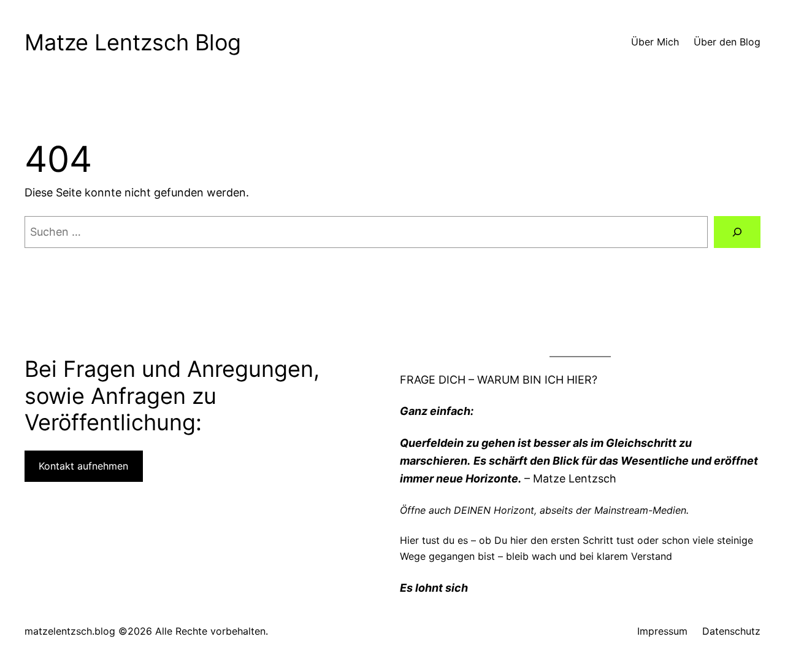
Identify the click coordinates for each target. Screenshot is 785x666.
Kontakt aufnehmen (83, 466)
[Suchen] (737, 232)
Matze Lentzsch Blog (133, 42)
